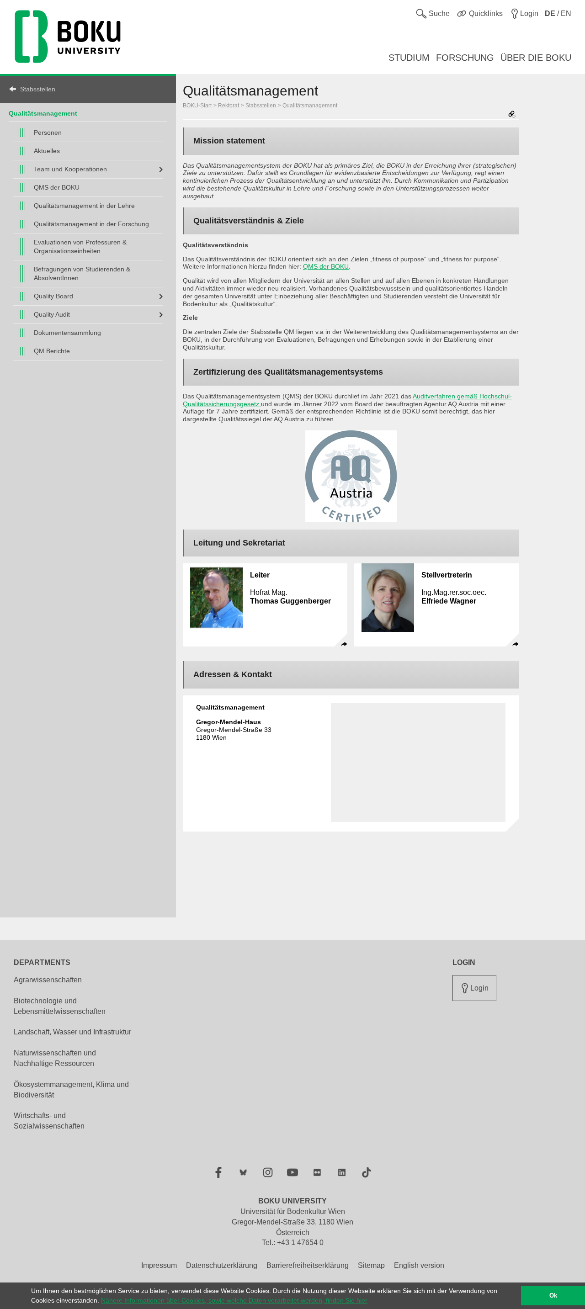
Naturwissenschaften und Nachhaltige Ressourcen (55, 1058)
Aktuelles (47, 150)
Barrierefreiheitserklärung (307, 1265)
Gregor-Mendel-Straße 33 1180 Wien (233, 729)
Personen (48, 132)
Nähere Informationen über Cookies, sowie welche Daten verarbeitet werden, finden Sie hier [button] (234, 1300)
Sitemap (371, 1265)
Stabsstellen (37, 89)
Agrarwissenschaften (48, 980)
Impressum (159, 1265)
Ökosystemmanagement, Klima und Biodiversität (71, 1090)
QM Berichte (52, 351)
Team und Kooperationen (70, 169)
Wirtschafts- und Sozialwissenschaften (49, 1121)
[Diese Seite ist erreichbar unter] (512, 115)
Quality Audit (52, 314)
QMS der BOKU (57, 187)
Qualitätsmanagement (43, 113)
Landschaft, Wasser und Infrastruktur (72, 1032)
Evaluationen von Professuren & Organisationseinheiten (80, 246)
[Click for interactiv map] (418, 762)
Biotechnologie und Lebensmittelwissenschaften (60, 1006)
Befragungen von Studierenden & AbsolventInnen (82, 273)
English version (419, 1265)
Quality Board (53, 296)
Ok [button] (553, 1296)
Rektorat (228, 105)
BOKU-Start (197, 105)
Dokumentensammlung (67, 332)
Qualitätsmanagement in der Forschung (91, 224)
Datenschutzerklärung (221, 1265)
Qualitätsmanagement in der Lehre (84, 205)
